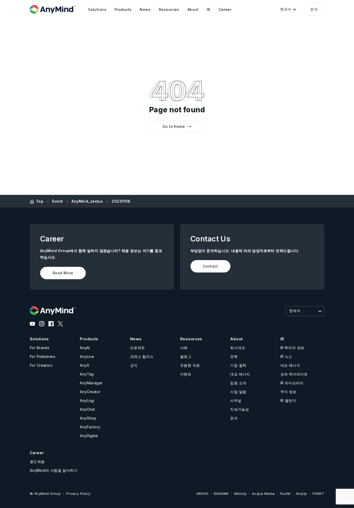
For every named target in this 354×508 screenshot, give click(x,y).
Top (39, 201)
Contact (210, 266)
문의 (314, 9)
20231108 (121, 201)
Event (57, 201)
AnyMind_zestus (87, 201)
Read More (63, 273)
